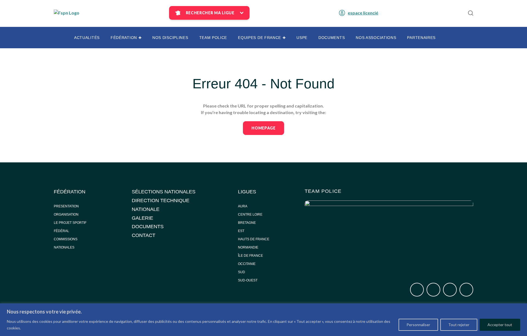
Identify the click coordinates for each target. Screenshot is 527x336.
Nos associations (376, 37)
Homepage (263, 128)
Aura (242, 206)
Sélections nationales (163, 191)
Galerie (142, 218)
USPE (301, 37)
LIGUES (247, 191)
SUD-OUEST (247, 280)
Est (241, 231)
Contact (143, 235)
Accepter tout (499, 324)
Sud (241, 272)
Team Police (213, 37)
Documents (331, 37)
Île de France (251, 256)
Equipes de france (259, 37)
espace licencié (363, 12)
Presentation (66, 206)
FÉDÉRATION (69, 191)
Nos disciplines (170, 37)
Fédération (124, 37)
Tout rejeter (458, 324)
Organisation (66, 214)
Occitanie (247, 264)
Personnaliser (418, 324)
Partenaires (421, 37)
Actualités (87, 37)
